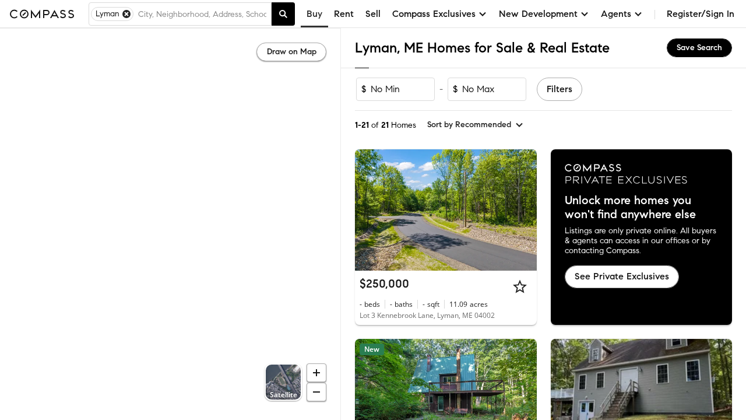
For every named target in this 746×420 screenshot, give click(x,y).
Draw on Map (291, 52)
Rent (344, 13)
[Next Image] (522, 210)
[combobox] (202, 14)
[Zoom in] (316, 372)
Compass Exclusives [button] (434, 13)
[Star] (520, 286)
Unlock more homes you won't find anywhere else (630, 208)
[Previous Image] (369, 210)
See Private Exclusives (622, 276)
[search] (283, 14)
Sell (373, 13)
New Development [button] (538, 13)
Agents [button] (616, 13)
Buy (314, 13)
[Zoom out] (316, 392)
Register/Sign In (700, 13)
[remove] (126, 14)
